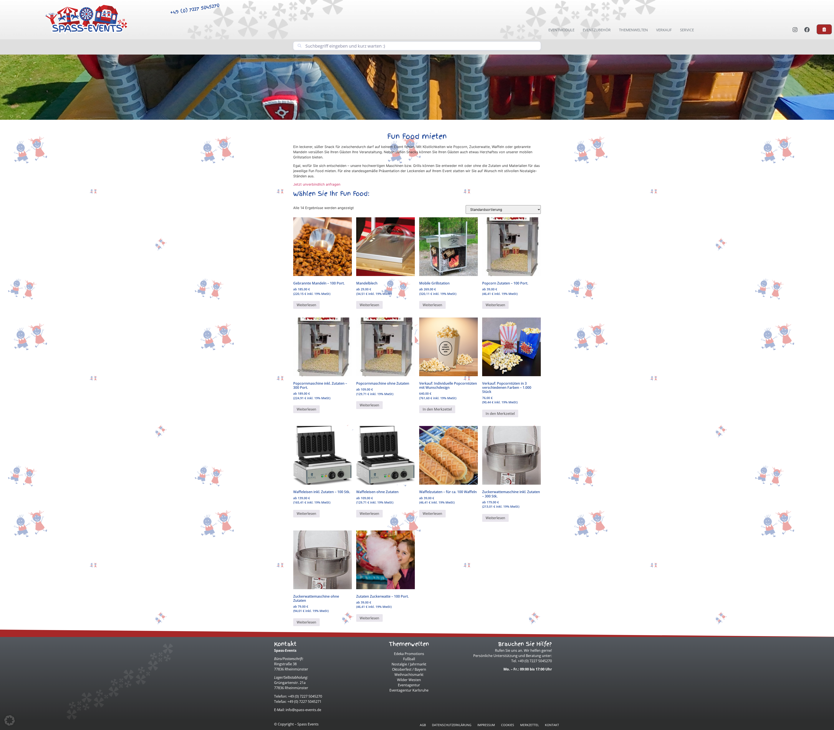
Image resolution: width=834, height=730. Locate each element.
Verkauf (664, 29)
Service (687, 29)
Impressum (486, 725)
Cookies (507, 725)
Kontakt (552, 725)
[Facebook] (806, 29)
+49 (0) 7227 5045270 (195, 8)
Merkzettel (529, 725)
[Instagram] (794, 29)
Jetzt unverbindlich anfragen (316, 184)
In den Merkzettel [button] (437, 409)
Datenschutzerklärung (451, 725)
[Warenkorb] (824, 29)
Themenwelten (633, 29)
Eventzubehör (597, 29)
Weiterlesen (306, 305)
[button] (9, 720)
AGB (423, 725)
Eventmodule (561, 29)
